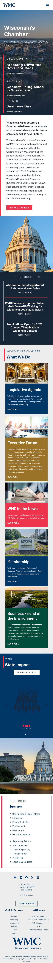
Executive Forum (22, 442)
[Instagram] (38, 877)
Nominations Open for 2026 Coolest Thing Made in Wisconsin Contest (25, 327)
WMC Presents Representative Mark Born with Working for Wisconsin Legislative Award (25, 306)
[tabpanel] (26, 703)
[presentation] (23, 734)
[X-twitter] (32, 877)
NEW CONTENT (17, 59)
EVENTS (12, 100)
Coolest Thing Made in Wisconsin (25, 88)
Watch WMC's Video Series (17, 73)
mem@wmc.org (26, 895)
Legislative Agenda (24, 389)
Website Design (15, 959)
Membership (18, 561)
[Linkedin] (21, 877)
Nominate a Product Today (16, 96)
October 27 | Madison (14, 112)
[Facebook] (26, 877)
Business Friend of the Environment (24, 616)
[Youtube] (15, 877)
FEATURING (15, 81)
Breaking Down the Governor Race (24, 66)
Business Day (19, 106)
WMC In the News (22, 508)
